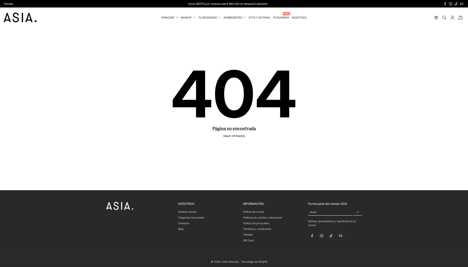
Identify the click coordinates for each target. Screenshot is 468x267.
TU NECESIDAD (207, 17)
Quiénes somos (187, 211)
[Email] (461, 4)
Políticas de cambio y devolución (262, 217)
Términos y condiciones (257, 228)
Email (313, 212)
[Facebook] (445, 4)
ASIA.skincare (230, 261)
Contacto (183, 223)
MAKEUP (186, 17)
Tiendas (8, 3)
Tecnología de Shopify (254, 261)
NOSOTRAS (299, 17)
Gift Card (248, 240)
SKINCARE (167, 17)
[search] (444, 17)
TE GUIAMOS (281, 17)
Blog (181, 228)
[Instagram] (450, 4)
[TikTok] (456, 4)
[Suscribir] (357, 212)
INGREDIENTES (233, 17)
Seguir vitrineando (234, 135)
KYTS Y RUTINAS (259, 17)
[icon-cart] (460, 17)
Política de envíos (253, 211)
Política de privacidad (256, 223)
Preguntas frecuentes (191, 217)
